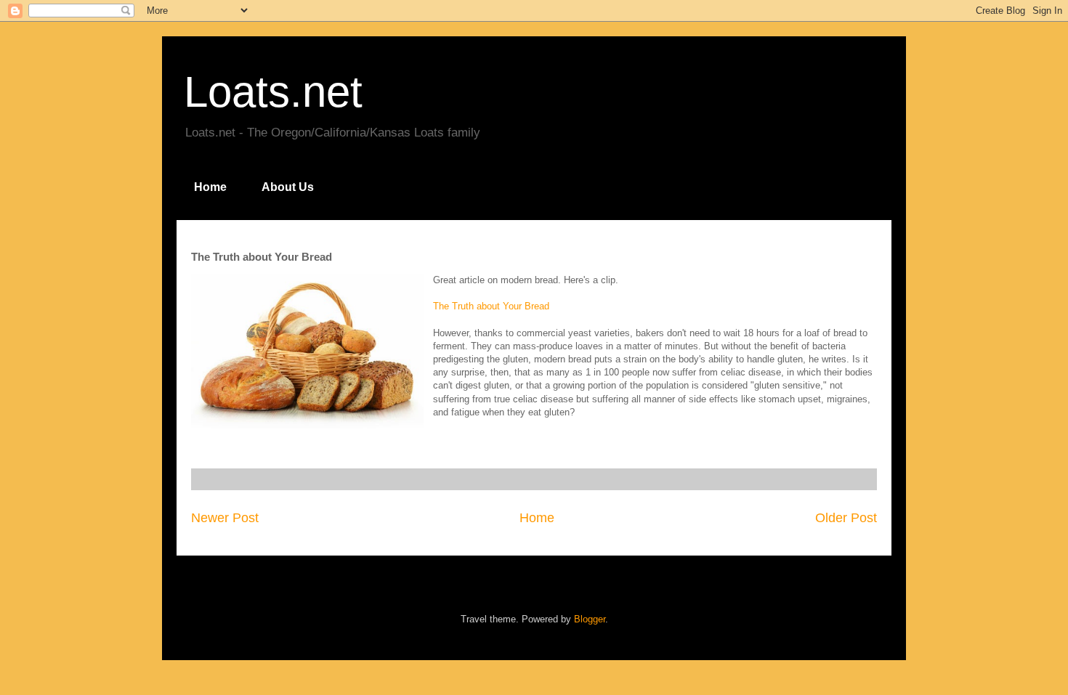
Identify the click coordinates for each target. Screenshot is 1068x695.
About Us (288, 187)
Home (210, 187)
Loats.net (273, 92)
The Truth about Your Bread (491, 306)
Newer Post (225, 518)
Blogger (589, 619)
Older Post (846, 518)
